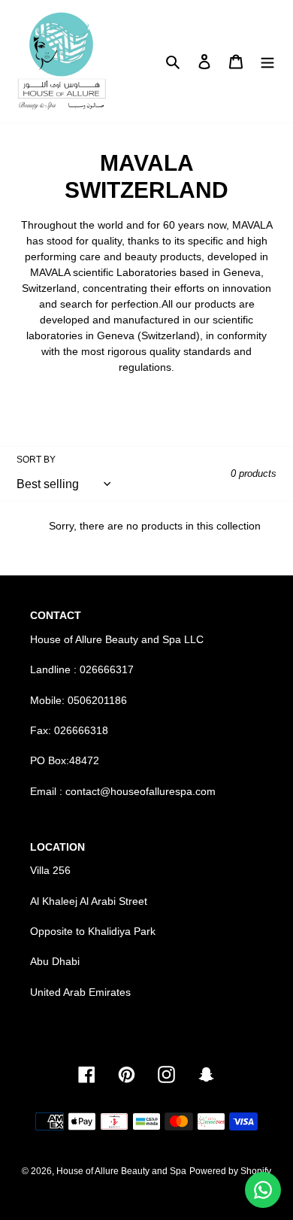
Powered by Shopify (230, 1171)
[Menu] (267, 61)
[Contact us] (263, 1190)
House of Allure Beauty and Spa (121, 1171)
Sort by (36, 459)
